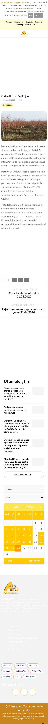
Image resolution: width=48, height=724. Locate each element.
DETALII (38, 15)
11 (12, 535)
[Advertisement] (24, 66)
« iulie (9, 560)
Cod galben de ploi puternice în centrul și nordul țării (15, 410)
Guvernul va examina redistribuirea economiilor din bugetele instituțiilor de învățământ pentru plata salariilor (17, 426)
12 (18, 535)
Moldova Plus (21, 671)
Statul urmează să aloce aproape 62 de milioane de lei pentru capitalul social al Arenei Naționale (16, 446)
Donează (38, 22)
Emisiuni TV (36, 671)
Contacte (29, 22)
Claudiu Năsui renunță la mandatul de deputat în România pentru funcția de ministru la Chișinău (16, 463)
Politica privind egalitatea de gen (24, 638)
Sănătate (6, 671)
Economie (33, 665)
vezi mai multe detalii (19, 611)
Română (9, 22)
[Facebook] (15, 692)
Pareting (6, 677)
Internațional (30, 677)
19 (18, 541)
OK (30, 15)
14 (29, 535)
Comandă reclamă (17, 645)
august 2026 (24, 507)
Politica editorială (16, 641)
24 (7, 548)
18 (12, 541)
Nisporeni (7, 665)
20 (24, 541)
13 (24, 535)
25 (12, 548)
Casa (17, 677)
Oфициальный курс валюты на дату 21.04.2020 (24, 310)
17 (7, 541)
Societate (7, 105)
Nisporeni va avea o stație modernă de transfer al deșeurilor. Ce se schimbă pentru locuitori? (17, 394)
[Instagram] (24, 692)
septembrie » (35, 560)
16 (41, 535)
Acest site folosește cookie (13, 2)
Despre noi (18, 22)
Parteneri (13, 630)
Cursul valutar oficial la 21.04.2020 (24, 294)
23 (41, 541)
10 (7, 535)
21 (29, 541)
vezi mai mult (22, 15)
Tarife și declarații (16, 634)
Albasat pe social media (25, 25)
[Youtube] (32, 692)
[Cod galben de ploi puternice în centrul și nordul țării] (38, 410)
